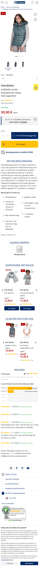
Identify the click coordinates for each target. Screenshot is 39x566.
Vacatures (14, 493)
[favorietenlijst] (32, 2)
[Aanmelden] (6, 2)
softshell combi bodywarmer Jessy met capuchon (17, 9)
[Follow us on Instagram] (11, 468)
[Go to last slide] (2, 290)
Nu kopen (20, 144)
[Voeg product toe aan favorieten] (35, 14)
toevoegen (27, 308)
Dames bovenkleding (12, 7)
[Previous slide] (2, 67)
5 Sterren (3, 388)
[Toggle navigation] (2, 2)
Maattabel (9, 75)
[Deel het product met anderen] (35, 19)
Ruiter (3, 7)
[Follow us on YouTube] (28, 468)
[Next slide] (36, 67)
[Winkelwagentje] (37, 2)
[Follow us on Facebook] (17, 468)
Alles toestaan (29, 563)
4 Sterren (3, 391)
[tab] (16, 56)
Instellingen (10, 563)
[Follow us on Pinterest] (22, 468)
